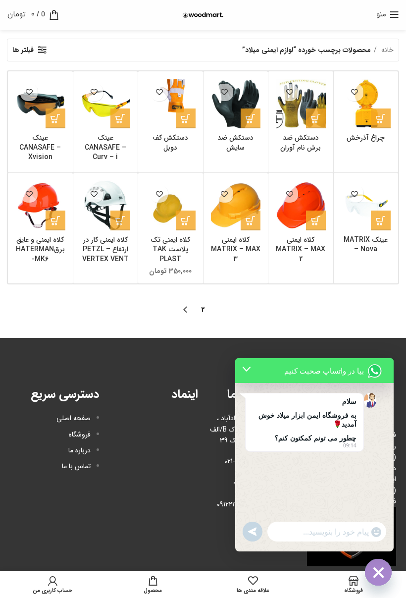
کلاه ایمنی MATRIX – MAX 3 (235, 249)
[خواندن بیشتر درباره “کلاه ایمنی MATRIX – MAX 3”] (250, 220)
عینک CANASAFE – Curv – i (105, 147)
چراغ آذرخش (366, 137)
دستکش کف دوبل (170, 142)
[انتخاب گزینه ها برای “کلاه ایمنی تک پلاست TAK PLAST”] (186, 220)
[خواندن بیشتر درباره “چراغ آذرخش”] (381, 118)
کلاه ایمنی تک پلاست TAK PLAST (170, 249)
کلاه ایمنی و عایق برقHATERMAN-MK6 (40, 249)
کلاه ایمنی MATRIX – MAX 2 (300, 249)
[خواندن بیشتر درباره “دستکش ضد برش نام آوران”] (316, 118)
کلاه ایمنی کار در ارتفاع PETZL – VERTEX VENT (105, 249)
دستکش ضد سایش (235, 142)
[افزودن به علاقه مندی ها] (354, 92)
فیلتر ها (23, 50)
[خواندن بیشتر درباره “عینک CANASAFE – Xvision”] (55, 118)
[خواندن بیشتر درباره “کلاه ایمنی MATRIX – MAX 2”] (316, 220)
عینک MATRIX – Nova (366, 244)
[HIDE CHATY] (378, 572)
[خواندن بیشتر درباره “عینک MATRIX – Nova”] (381, 220)
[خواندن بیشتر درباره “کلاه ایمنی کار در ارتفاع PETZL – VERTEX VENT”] (120, 220)
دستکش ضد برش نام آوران (300, 142)
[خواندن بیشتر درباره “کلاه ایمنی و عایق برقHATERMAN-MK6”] (55, 220)
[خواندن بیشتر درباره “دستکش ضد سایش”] (250, 118)
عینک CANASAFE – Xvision (40, 147)
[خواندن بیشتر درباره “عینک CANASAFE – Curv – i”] (120, 118)
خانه (386, 50)
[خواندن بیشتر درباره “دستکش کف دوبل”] (186, 118)
